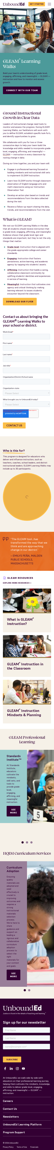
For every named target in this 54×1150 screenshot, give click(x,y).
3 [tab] (31, 842)
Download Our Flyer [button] (19, 301)
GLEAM (6, 154)
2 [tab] (27, 842)
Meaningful (13, 284)
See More (13, 811)
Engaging (12, 258)
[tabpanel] (27, 786)
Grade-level (13, 246)
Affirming (12, 269)
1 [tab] (22, 842)
